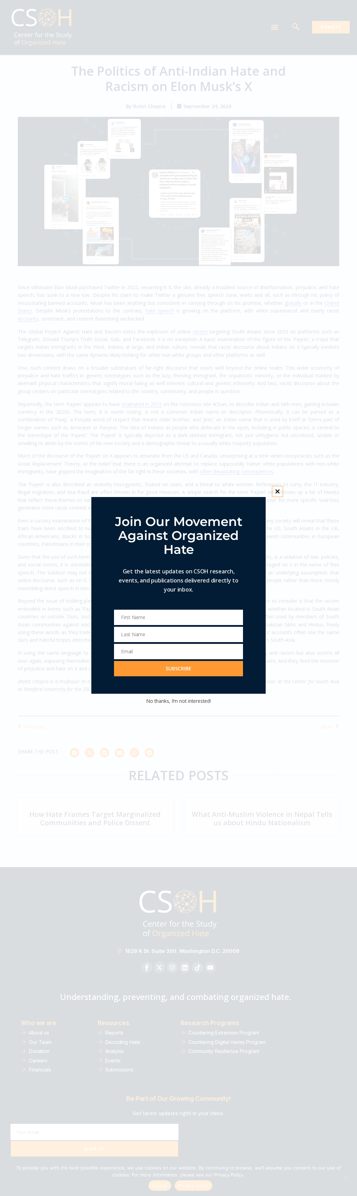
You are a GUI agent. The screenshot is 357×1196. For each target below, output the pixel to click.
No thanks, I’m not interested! (178, 701)
